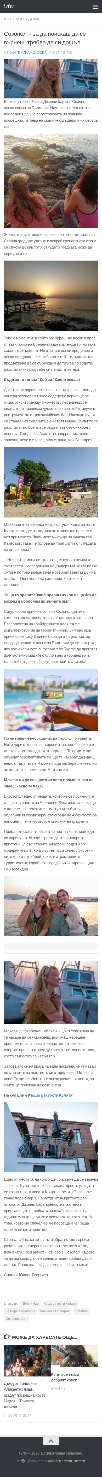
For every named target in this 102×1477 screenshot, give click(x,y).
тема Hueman (74, 1461)
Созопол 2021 (16, 1319)
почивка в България (55, 1311)
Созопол (81, 1311)
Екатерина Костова (28, 53)
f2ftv (8, 6)
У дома (32, 19)
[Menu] (95, 6)
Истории (13, 19)
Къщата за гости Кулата (50, 1095)
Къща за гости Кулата (60, 1303)
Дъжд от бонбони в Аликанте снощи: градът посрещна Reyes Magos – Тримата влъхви (25, 1395)
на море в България (20, 1311)
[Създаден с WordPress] (23, 1461)
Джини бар (31, 1303)
